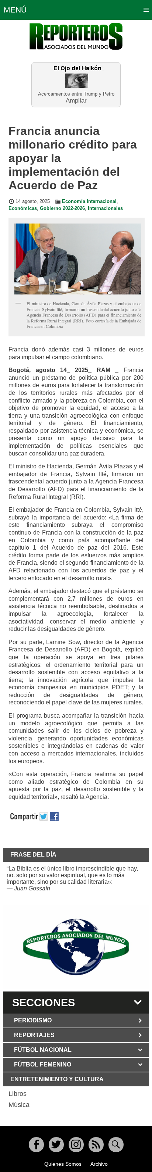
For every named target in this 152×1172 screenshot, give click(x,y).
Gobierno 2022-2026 (62, 208)
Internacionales (105, 208)
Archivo (99, 1164)
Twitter (56, 1144)
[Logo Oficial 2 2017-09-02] (76, 947)
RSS (96, 1144)
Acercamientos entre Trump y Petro (76, 94)
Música (19, 1104)
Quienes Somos (63, 1164)
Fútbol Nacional (43, 1050)
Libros (17, 1093)
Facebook (36, 1144)
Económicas (22, 208)
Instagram (76, 1144)
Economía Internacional (89, 201)
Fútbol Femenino (42, 1064)
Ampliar (76, 100)
